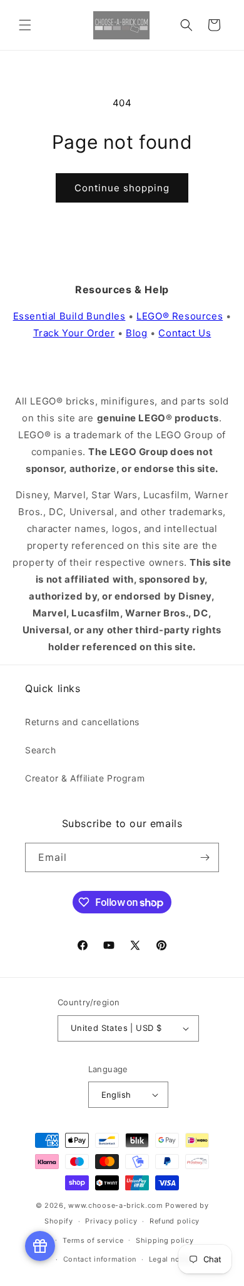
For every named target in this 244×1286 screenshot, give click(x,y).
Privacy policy (111, 1221)
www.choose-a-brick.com (115, 1205)
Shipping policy (165, 1240)
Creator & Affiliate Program (85, 778)
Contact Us (184, 333)
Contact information (99, 1259)
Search (40, 750)
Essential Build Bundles (69, 316)
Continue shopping (122, 188)
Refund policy (175, 1221)
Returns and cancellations (82, 721)
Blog (136, 333)
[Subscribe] (204, 857)
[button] (25, 25)
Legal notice (171, 1259)
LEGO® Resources (179, 316)
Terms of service (93, 1240)
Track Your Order (74, 333)
